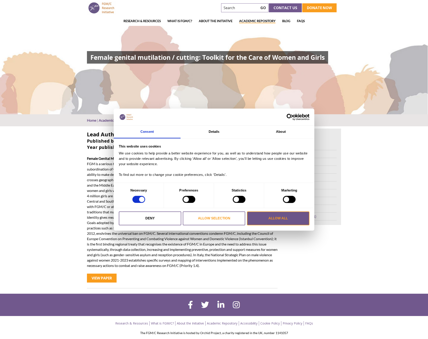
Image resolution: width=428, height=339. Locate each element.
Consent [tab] (147, 132)
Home (91, 120)
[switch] (189, 199)
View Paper (102, 278)
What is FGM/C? (179, 21)
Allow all (278, 218)
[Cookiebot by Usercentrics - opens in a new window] (289, 117)
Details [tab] (214, 132)
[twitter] (205, 305)
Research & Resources (142, 21)
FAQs (301, 21)
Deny (150, 218)
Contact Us (285, 7)
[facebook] (190, 305)
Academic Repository (257, 21)
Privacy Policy (292, 323)
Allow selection (214, 218)
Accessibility (248, 323)
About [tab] (281, 132)
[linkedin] (221, 305)
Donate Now (319, 7)
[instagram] (236, 305)
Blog (286, 21)
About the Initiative (216, 21)
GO (263, 7)
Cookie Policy (270, 323)
